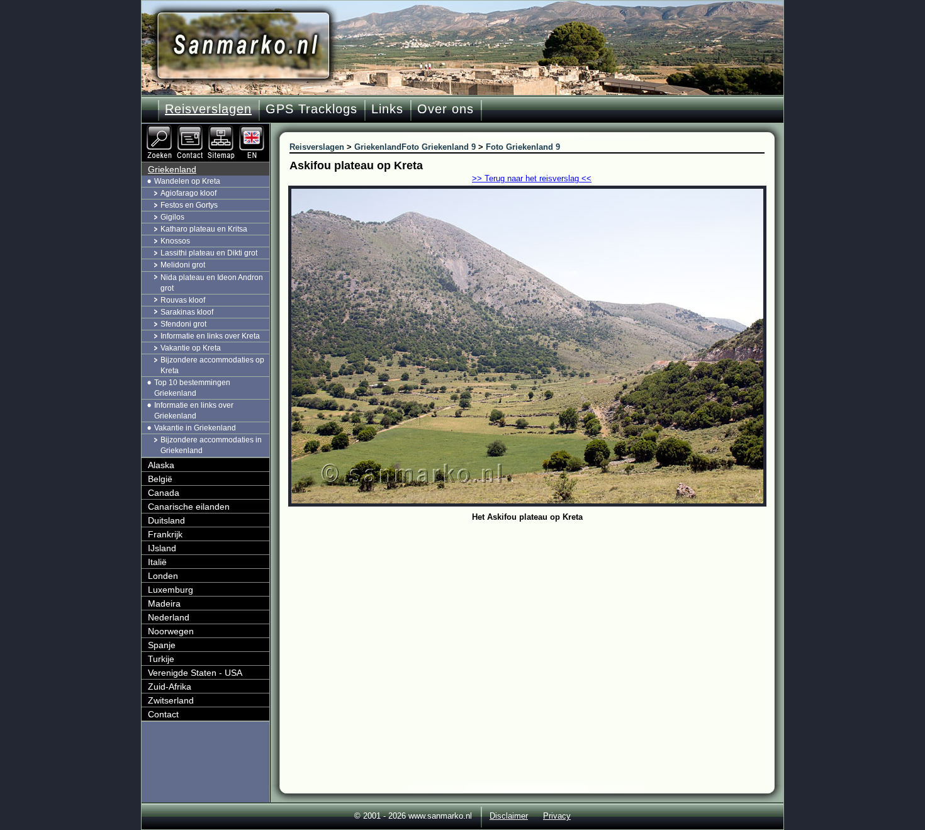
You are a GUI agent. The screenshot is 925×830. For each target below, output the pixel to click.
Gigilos (172, 217)
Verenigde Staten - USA (195, 673)
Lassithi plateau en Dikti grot (208, 253)
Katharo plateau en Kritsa (203, 229)
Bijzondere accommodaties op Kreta (212, 365)
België (160, 479)
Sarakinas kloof (186, 312)
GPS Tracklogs (311, 109)
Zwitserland (171, 700)
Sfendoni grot (183, 324)
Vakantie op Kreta (190, 348)
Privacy (557, 816)
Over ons (445, 109)
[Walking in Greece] (253, 129)
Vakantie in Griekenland (195, 427)
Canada (163, 493)
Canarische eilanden (189, 507)
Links (387, 109)
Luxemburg (170, 590)
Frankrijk (165, 534)
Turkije (161, 659)
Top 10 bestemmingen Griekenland (192, 388)
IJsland (162, 548)
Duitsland (166, 520)
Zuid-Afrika (169, 686)
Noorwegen (171, 631)
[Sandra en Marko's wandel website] (243, 45)
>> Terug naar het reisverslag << (531, 178)
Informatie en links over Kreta (210, 336)
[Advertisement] (536, 620)
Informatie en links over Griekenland (193, 410)
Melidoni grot (182, 265)
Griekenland (172, 169)
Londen (163, 576)
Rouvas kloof (182, 300)
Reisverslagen (208, 109)
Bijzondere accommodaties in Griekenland (211, 445)
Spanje (162, 645)
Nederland (168, 617)
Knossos (175, 241)
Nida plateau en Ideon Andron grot (211, 283)
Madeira (164, 603)
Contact (163, 714)
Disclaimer (509, 816)
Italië (157, 562)
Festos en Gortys (189, 205)
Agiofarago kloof (188, 193)
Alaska (161, 465)
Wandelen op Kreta (187, 181)
